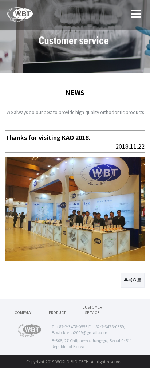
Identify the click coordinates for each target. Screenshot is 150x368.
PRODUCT (57, 312)
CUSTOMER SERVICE (92, 309)
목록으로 (132, 280)
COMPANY (23, 312)
